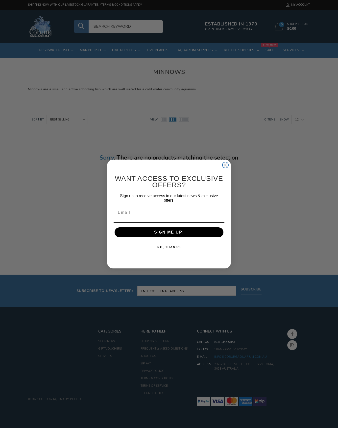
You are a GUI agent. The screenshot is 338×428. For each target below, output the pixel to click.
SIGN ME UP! (169, 232)
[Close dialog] (225, 165)
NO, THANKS (169, 247)
